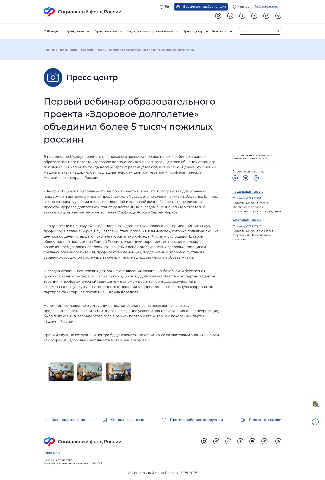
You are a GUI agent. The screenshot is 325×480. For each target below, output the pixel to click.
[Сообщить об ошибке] (315, 421)
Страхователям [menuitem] (105, 31)
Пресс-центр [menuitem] (193, 31)
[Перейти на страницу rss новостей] (278, 441)
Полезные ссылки (265, 420)
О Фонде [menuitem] (51, 31)
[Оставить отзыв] (315, 403)
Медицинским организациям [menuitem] (150, 31)
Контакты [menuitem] (219, 31)
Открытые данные (127, 420)
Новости (87, 50)
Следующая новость (246, 219)
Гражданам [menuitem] (75, 31)
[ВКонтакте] (245, 178)
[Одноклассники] (256, 178)
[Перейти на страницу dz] (254, 16)
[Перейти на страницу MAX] (218, 16)
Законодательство (68, 420)
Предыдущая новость (247, 191)
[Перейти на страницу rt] (266, 16)
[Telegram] (235, 178)
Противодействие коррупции (196, 420)
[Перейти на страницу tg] (278, 16)
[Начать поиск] (277, 30)
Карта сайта (52, 452)
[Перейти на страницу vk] (230, 16)
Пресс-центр (68, 50)
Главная (49, 50)
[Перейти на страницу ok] (242, 16)
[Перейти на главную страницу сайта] (83, 11)
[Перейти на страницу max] (204, 441)
